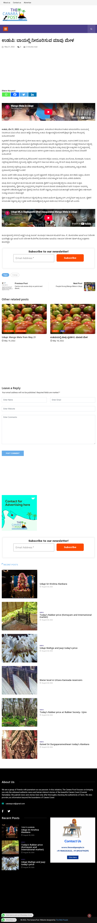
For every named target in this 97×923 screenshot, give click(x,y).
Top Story (9, 331)
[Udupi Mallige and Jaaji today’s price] (19, 648)
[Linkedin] (32, 94)
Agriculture (20, 331)
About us (6, 3)
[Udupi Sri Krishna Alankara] (19, 584)
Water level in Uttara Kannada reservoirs (61, 680)
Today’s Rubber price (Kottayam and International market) (66, 615)
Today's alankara (46, 581)
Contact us (17, 3)
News (42, 612)
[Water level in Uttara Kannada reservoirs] (19, 680)
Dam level (43, 677)
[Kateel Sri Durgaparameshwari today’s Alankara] (19, 744)
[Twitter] (24, 94)
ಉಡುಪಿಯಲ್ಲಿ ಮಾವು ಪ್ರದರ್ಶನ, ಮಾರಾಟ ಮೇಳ (69, 337)
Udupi (55, 331)
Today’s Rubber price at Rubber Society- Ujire (63, 712)
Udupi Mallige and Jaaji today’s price (58, 648)
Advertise (27, 3)
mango (15, 275)
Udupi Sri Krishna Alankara (53, 583)
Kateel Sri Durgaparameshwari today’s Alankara (64, 744)
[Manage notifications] (89, 916)
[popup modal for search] (91, 29)
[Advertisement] (48, 71)
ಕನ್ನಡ (62, 331)
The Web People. (62, 920)
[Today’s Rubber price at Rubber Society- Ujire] (19, 712)
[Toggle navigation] (5, 28)
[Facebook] (15, 94)
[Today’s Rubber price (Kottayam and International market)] (19, 616)
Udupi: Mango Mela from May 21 (19, 337)
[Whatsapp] (6, 94)
